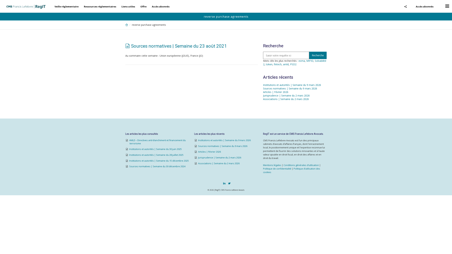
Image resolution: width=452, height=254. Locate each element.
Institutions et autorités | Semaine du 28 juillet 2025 (156, 154)
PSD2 (293, 64)
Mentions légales (272, 165)
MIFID (309, 60)
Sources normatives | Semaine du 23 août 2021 (179, 46)
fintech (278, 64)
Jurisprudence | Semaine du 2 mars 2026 (286, 95)
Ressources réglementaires (100, 6)
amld (286, 64)
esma (302, 60)
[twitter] (229, 183)
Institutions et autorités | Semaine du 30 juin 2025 (155, 149)
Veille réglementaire (67, 6)
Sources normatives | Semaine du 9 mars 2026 (290, 88)
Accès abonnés (424, 6)
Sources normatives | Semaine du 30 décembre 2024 (157, 166)
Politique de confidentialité (277, 168)
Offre (143, 6)
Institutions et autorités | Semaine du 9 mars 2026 (292, 85)
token (269, 64)
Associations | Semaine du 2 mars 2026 (286, 99)
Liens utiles (128, 6)
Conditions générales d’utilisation (301, 165)
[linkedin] (224, 183)
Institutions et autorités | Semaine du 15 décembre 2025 (159, 160)
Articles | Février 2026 (275, 92)
